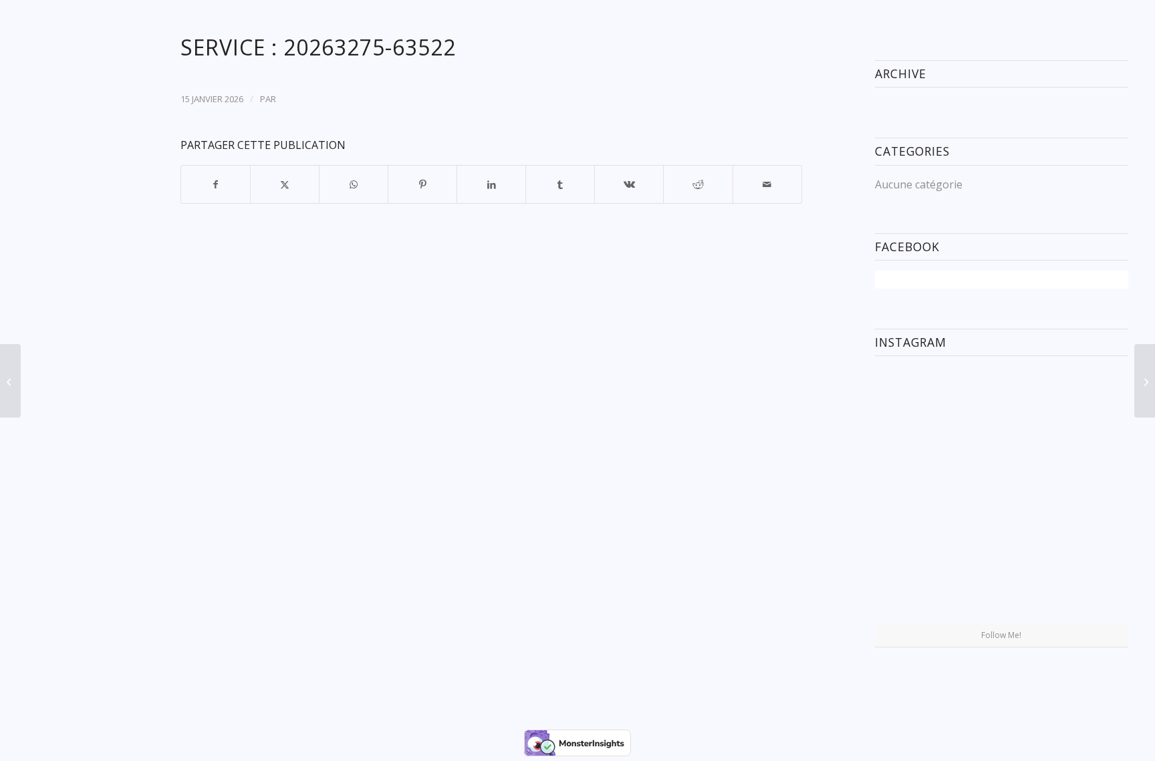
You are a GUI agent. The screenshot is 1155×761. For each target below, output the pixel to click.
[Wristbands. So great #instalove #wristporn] (1087, 494)
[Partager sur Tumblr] (560, 184)
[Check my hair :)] (1087, 580)
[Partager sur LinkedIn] (491, 184)
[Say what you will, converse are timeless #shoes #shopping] (1001, 581)
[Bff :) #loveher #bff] (916, 494)
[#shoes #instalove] (916, 580)
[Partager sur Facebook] (215, 184)
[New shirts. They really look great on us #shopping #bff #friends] (916, 407)
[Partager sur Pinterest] (422, 184)
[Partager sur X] (285, 184)
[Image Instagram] (1087, 407)
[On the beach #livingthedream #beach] (1001, 495)
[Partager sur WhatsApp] (353, 184)
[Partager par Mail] (767, 184)
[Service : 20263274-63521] (10, 381)
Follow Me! (1001, 635)
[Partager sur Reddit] (698, 184)
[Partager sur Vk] (629, 184)
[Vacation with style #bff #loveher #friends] (1001, 408)
